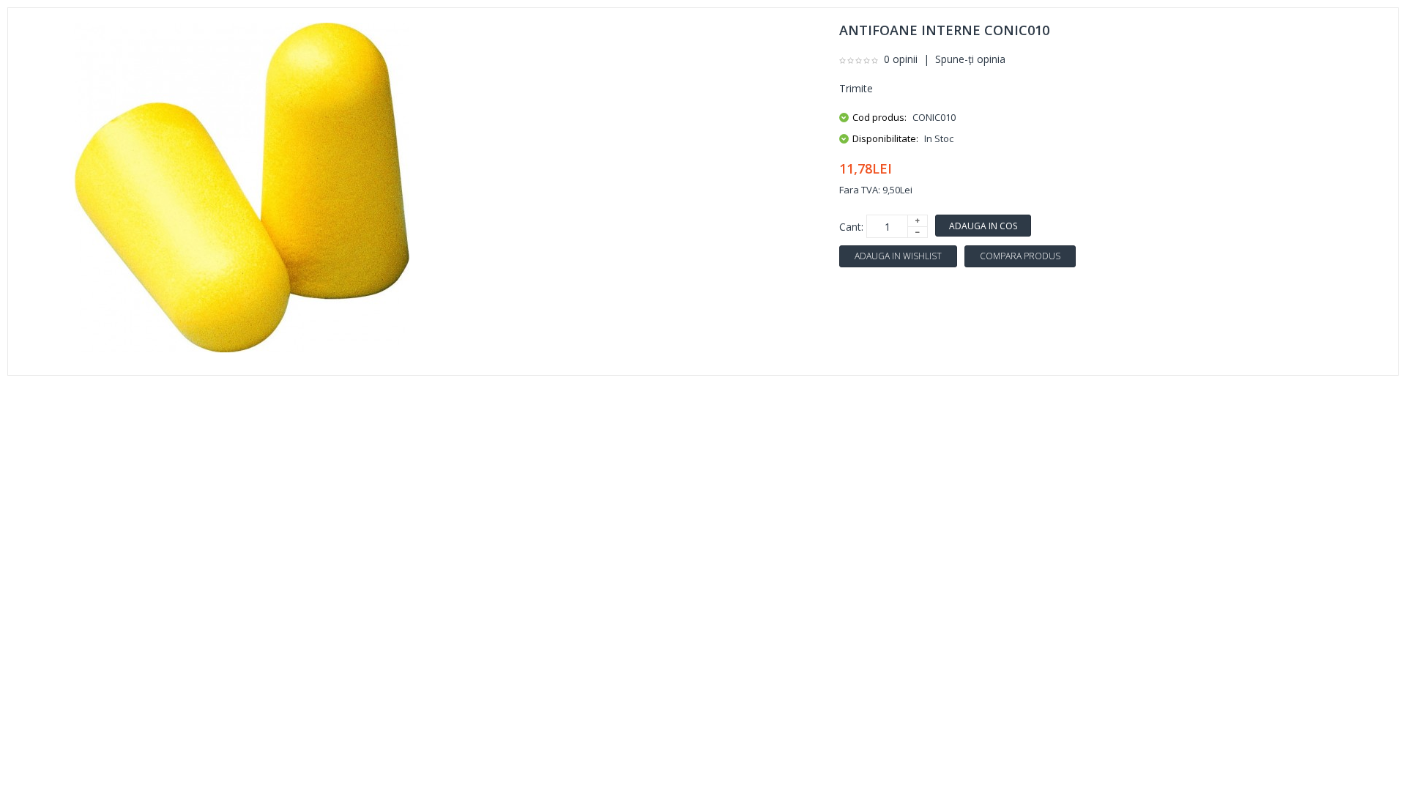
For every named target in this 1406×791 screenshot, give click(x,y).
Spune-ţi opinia (970, 59)
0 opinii (901, 59)
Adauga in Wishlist (898, 256)
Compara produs (1020, 256)
